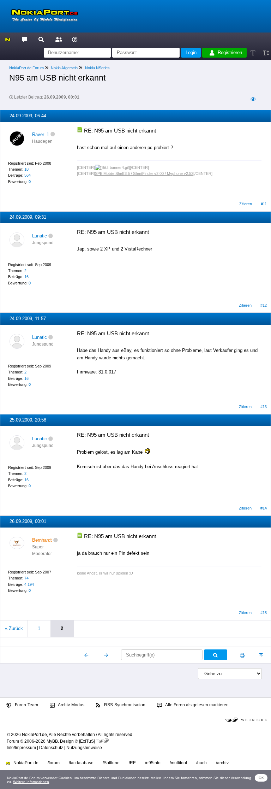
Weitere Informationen (31, 782)
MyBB (52, 741)
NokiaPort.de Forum (26, 68)
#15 (263, 613)
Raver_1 (40, 134)
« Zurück (14, 628)
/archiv (222, 763)
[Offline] (52, 134)
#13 (263, 407)
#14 (263, 508)
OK (261, 778)
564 (27, 175)
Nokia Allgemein (64, 68)
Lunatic (39, 236)
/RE (132, 763)
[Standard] (253, 52)
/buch (201, 763)
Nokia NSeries (97, 68)
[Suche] (41, 39)
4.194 (29, 584)
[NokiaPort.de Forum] (24, 39)
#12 (263, 305)
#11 (264, 204)
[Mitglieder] (57, 39)
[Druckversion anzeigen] (242, 655)
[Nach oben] (262, 655)
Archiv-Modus (70, 705)
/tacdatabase (81, 763)
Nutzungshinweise (84, 748)
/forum (54, 763)
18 (26, 169)
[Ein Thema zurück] (87, 655)
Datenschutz (51, 748)
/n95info (153, 763)
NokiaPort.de (25, 763)
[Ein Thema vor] (106, 655)
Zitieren (245, 204)
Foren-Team (26, 705)
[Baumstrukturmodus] (253, 99)
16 (26, 277)
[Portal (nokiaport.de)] (7, 39)
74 (26, 578)
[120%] (265, 52)
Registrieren (230, 52)
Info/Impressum (21, 748)
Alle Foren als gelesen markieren (196, 705)
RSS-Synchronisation (124, 705)
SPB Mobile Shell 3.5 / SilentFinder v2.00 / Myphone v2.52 (144, 173)
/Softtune (111, 763)
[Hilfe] (74, 39)
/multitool (178, 763)
